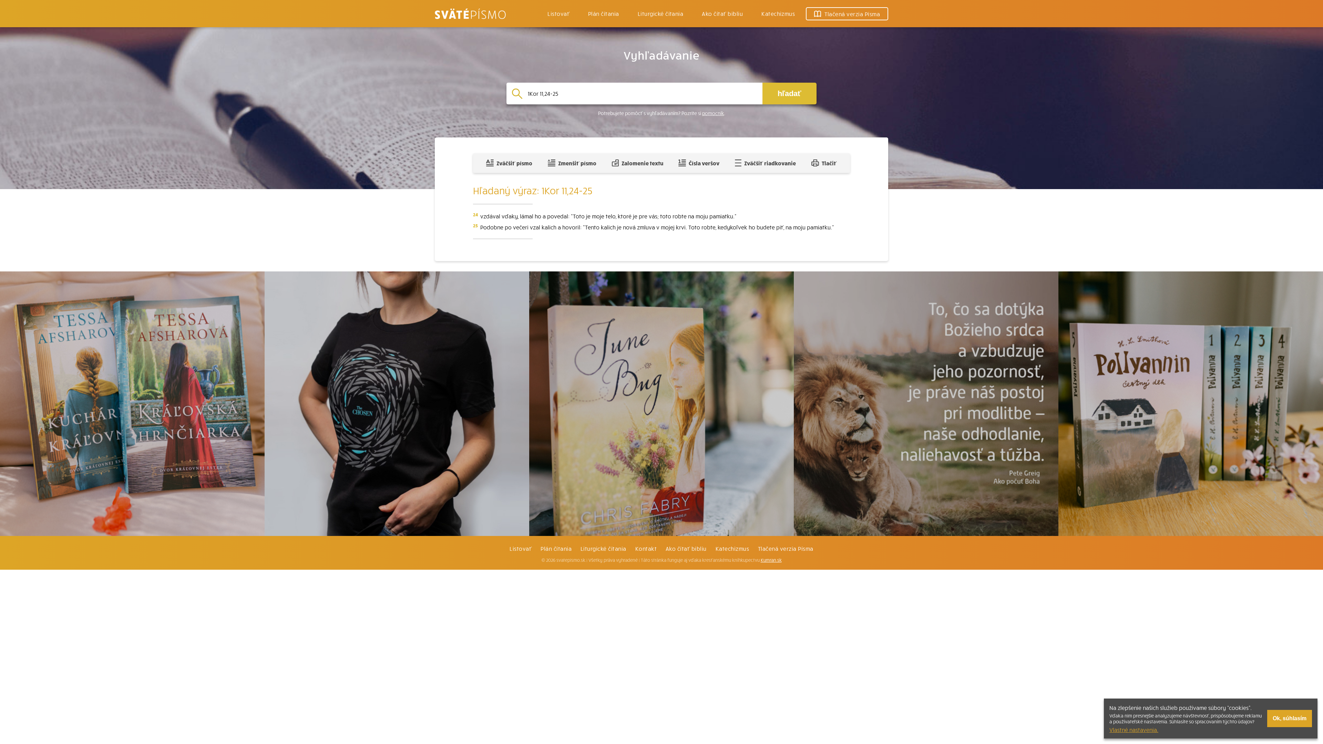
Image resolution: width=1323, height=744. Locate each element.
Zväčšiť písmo (514, 162)
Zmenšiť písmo (577, 162)
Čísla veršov (704, 162)
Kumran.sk (771, 560)
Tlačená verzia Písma (785, 548)
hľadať (789, 93)
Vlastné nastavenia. (1133, 729)
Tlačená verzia (852, 13)
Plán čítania (556, 548)
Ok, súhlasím (1289, 718)
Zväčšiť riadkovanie (770, 162)
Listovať (558, 13)
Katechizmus (778, 13)
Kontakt (646, 548)
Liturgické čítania (661, 13)
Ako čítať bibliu (686, 548)
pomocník (713, 113)
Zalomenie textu (642, 162)
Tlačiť (829, 162)
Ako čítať (722, 13)
